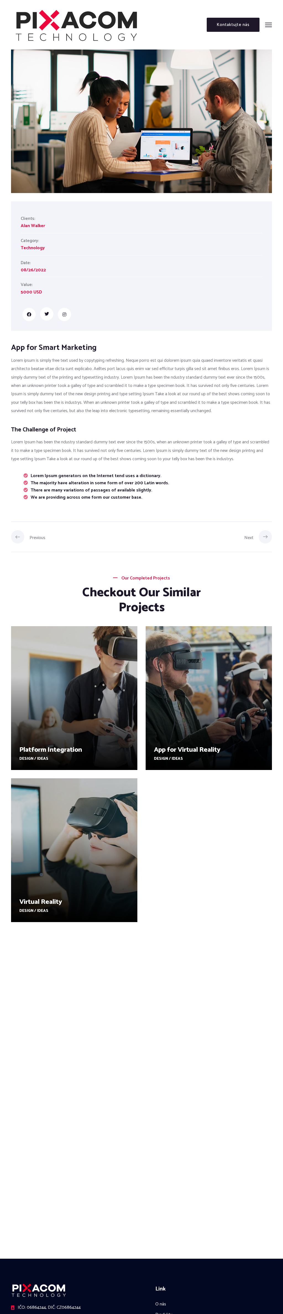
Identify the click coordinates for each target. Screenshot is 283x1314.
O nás (160, 1304)
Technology (33, 248)
